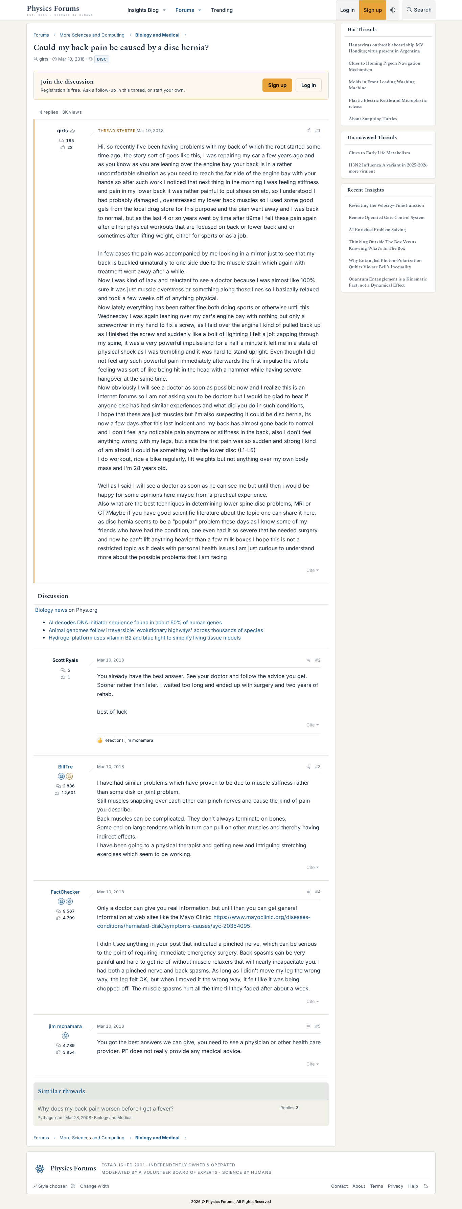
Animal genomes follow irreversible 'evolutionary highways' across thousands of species (156, 630)
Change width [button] (94, 1186)
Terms (376, 1186)
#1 (318, 130)
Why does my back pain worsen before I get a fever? (106, 1108)
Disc (102, 59)
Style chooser (52, 1186)
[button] (164, 10)
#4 (318, 891)
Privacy (395, 1186)
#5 (318, 1026)
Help (413, 1186)
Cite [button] (310, 570)
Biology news (51, 610)
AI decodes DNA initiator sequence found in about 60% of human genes (135, 622)
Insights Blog (143, 10)
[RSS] (426, 1186)
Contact (339, 1186)
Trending (222, 10)
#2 (318, 660)
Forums (185, 10)
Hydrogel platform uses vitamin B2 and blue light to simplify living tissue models (145, 637)
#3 (318, 766)
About (358, 1186)
